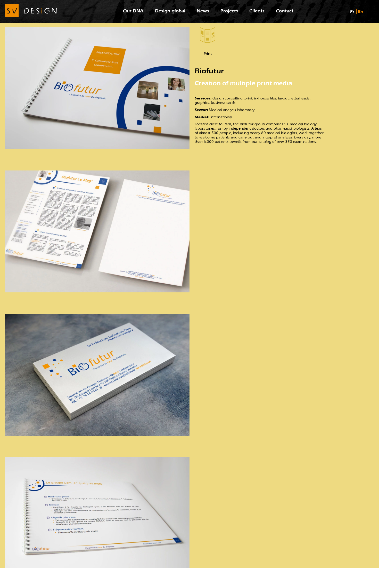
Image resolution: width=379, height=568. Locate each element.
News (203, 11)
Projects (229, 11)
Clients (257, 11)
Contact (284, 11)
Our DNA (133, 11)
